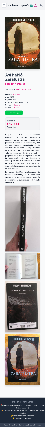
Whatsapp (30, 416)
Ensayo (15, 107)
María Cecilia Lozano (24, 89)
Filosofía (16, 105)
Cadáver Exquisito (18, 5)
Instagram (28, 418)
